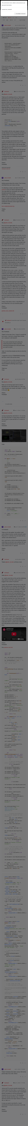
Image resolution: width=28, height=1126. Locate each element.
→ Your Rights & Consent (20, 13)
